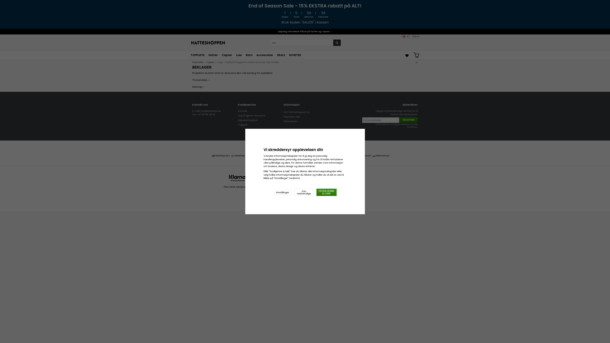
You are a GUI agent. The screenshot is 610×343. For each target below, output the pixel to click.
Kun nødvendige (304, 192)
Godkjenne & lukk (326, 192)
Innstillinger (282, 192)
